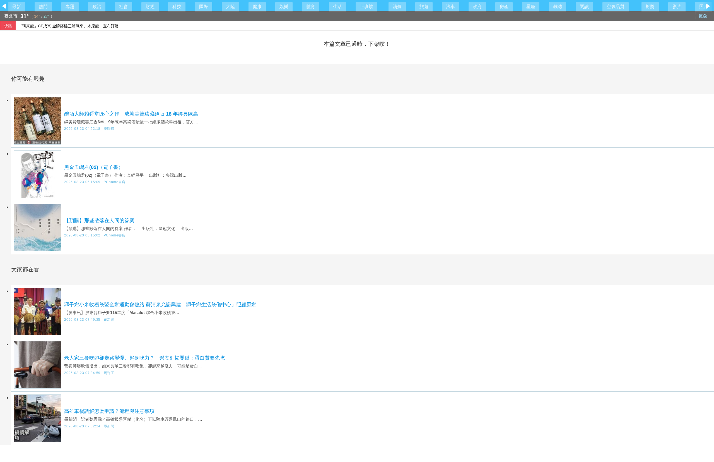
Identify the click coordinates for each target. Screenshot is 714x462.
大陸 (230, 6)
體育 (310, 6)
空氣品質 (615, 6)
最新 (16, 6)
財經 (150, 6)
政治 (96, 6)
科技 (176, 6)
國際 (203, 6)
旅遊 (423, 6)
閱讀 (584, 6)
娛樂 (283, 6)
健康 (257, 6)
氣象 (704, 16)
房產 (504, 6)
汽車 (450, 6)
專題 (70, 6)
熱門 (43, 6)
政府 (477, 6)
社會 (123, 6)
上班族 (366, 6)
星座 (530, 6)
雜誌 (557, 6)
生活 (337, 6)
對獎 (650, 6)
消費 (397, 6)
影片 (676, 6)
